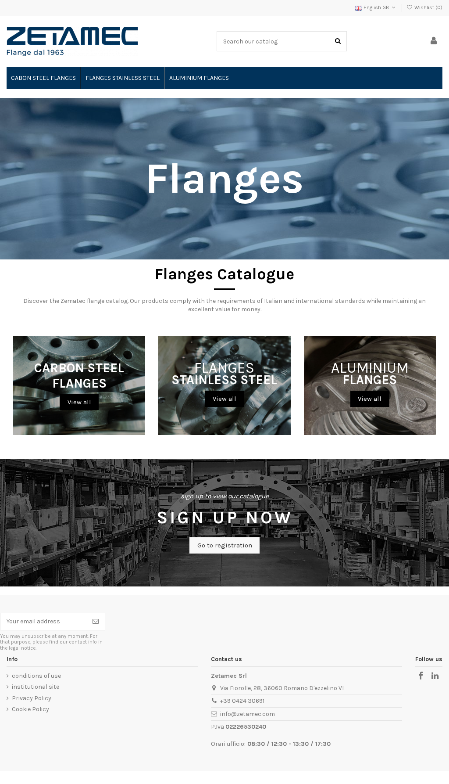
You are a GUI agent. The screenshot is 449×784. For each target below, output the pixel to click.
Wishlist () (427, 7)
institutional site (35, 686)
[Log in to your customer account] (433, 41)
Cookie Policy (30, 709)
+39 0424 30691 (242, 701)
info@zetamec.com (247, 714)
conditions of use (36, 676)
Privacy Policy (31, 698)
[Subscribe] (95, 621)
